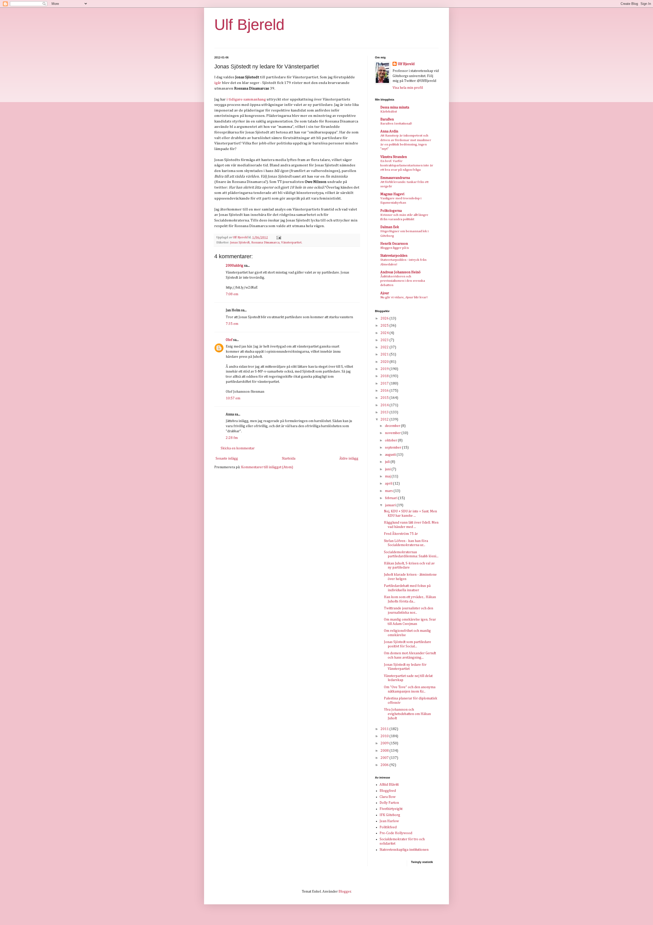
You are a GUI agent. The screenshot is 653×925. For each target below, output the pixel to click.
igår (217, 83)
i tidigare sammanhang (246, 99)
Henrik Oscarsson (394, 243)
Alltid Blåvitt (389, 784)
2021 (385, 354)
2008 (385, 751)
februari (391, 498)
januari (391, 505)
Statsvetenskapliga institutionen (404, 850)
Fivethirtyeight (391, 809)
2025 (385, 325)
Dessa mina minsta (394, 107)
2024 (385, 333)
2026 (385, 318)
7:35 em (232, 324)
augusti (391, 455)
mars (389, 491)
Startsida (288, 458)
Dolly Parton (389, 803)
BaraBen (387, 119)
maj (388, 476)
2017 (385, 383)
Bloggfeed (388, 791)
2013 (385, 412)
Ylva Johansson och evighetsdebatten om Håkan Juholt (407, 714)
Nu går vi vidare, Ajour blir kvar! (404, 297)
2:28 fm (232, 438)
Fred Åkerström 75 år (401, 534)
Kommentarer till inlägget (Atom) (267, 467)
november (393, 433)
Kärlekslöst (388, 111)
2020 (385, 362)
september (393, 447)
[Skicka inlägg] (278, 237)
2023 (385, 340)
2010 (385, 736)
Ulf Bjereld (249, 24)
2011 (385, 729)
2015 (385, 398)
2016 (385, 390)
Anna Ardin (389, 131)
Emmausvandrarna (395, 178)
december (393, 426)
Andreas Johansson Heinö (400, 272)
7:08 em (232, 294)
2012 (385, 419)
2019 (385, 369)
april (389, 483)
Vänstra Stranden (393, 157)
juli (388, 462)
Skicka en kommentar (238, 448)
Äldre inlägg (348, 458)
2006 (385, 765)
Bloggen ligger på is (394, 248)
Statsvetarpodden (393, 255)
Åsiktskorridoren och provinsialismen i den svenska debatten (402, 281)
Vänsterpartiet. (291, 242)
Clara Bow (388, 797)
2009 (385, 743)
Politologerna (391, 211)
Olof (229, 340)
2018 (385, 376)
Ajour (384, 293)
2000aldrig (234, 265)
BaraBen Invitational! (396, 123)
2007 (385, 758)
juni (388, 469)
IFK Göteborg (390, 815)
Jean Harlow (389, 821)
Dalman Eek (389, 227)
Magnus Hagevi (392, 194)
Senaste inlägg (227, 458)
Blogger (344, 891)
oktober (391, 440)
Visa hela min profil (408, 88)
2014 (385, 405)
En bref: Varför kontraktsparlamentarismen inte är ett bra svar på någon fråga (406, 165)
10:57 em (233, 398)
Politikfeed (388, 827)
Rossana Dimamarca (265, 242)
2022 (385, 347)
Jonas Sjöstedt (240, 242)
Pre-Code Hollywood (396, 833)
